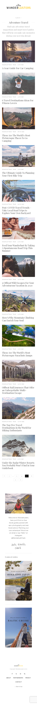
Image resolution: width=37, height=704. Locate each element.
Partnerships (18, 678)
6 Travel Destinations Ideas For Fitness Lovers (18, 101)
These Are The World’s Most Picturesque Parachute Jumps (17, 354)
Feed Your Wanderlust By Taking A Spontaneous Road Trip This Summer (18, 248)
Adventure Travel (7, 64)
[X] (16, 674)
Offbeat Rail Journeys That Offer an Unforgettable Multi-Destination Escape (18, 390)
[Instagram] (20, 674)
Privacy (28, 678)
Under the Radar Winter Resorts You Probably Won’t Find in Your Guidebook (18, 465)
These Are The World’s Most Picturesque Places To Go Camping (16, 138)
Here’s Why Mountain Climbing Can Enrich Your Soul (18, 319)
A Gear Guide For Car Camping (18, 68)
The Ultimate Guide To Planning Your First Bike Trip (18, 174)
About (8, 678)
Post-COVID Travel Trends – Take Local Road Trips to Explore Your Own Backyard (16, 210)
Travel (14, 64)
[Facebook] (12, 674)
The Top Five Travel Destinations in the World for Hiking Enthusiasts (16, 428)
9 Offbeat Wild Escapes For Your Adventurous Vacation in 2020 (18, 284)
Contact (18, 682)
